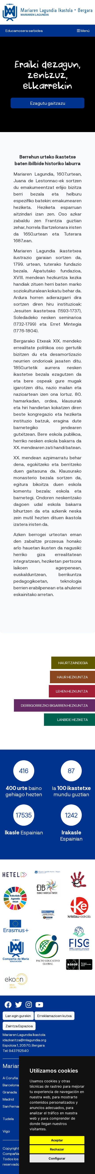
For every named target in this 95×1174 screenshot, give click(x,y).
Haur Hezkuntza (72, 677)
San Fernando (14, 1106)
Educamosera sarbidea (24, 30)
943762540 (19, 1050)
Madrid (8, 1099)
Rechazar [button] (57, 1149)
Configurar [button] (57, 1158)
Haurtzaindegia (73, 663)
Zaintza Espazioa (19, 1026)
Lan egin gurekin (18, 1016)
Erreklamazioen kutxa (54, 1016)
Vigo (6, 1131)
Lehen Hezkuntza (72, 691)
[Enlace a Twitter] (18, 1004)
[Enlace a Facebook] (8, 1004)
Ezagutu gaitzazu (47, 103)
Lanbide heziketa (72, 719)
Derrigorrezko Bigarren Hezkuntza (54, 705)
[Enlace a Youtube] (39, 1004)
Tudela (8, 1119)
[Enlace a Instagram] (29, 1004)
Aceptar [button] (57, 1140)
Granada (10, 1092)
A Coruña (10, 1078)
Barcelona (11, 1085)
